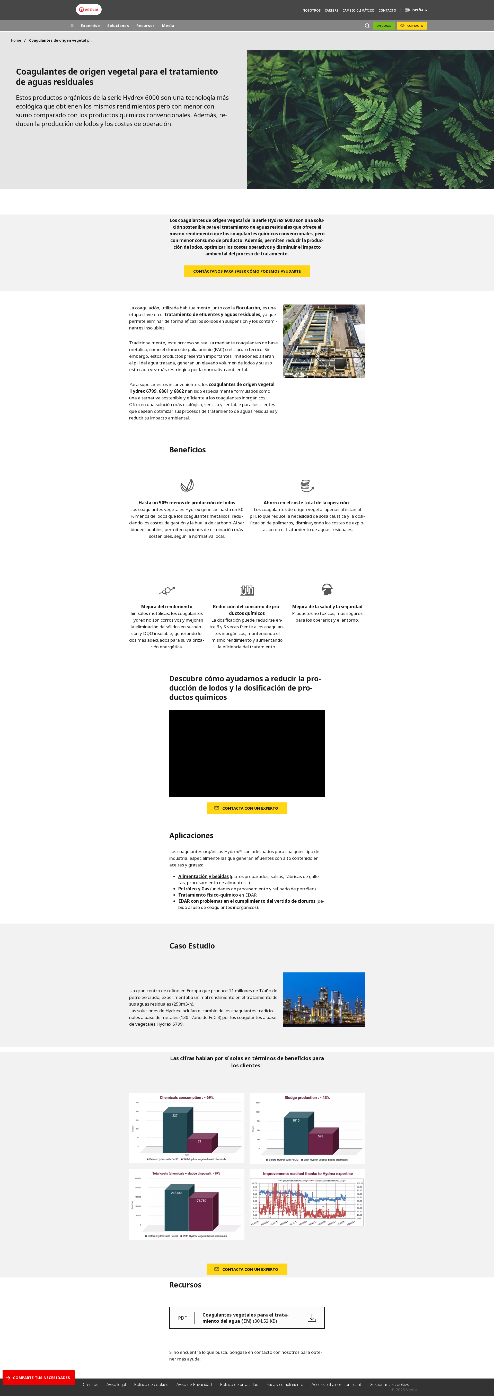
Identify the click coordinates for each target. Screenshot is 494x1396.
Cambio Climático (358, 10)
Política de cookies (151, 1384)
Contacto (387, 10)
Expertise (90, 25)
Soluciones (118, 25)
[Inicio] (72, 26)
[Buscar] (367, 26)
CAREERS (331, 10)
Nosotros (312, 10)
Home (16, 40)
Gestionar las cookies (389, 1384)
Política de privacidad (239, 1384)
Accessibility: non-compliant (336, 1384)
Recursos (145, 25)
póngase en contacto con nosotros (264, 1352)
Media (168, 25)
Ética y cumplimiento (285, 1384)
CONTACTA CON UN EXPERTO (250, 808)
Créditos (90, 1384)
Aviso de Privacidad (194, 1384)
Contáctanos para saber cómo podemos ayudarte (247, 271)
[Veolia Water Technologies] (89, 9)
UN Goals (384, 26)
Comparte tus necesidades (41, 1377)
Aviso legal (116, 1384)
